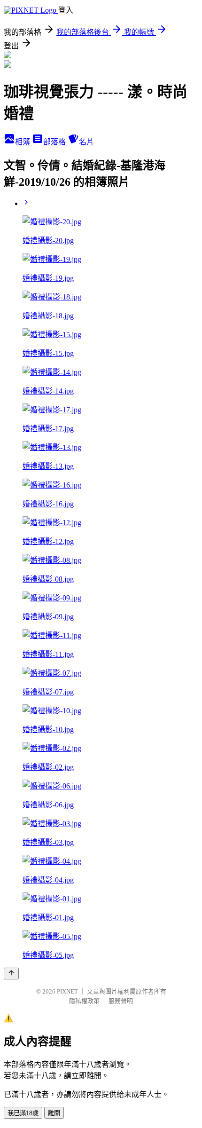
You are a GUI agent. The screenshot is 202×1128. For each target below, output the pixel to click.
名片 (86, 142)
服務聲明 (121, 1000)
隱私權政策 (84, 1000)
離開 (54, 1113)
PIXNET (67, 991)
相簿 (23, 142)
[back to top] (11, 973)
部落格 (55, 142)
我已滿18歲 (23, 1113)
